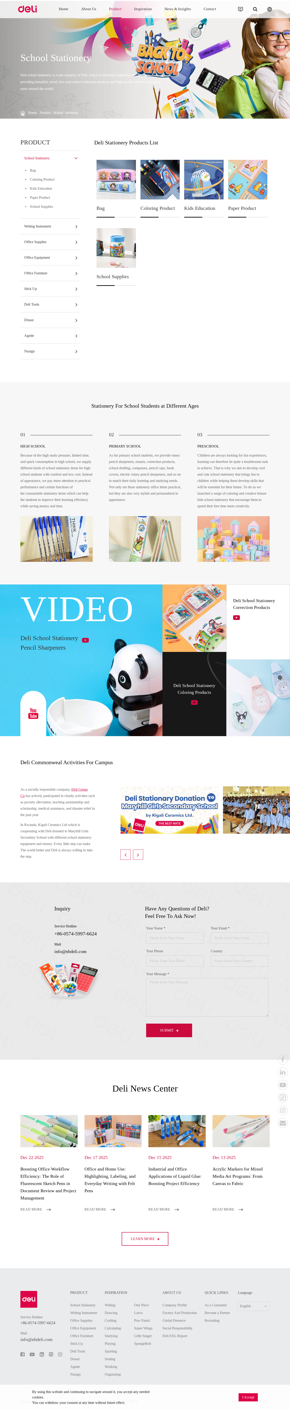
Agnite (29, 336)
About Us (88, 9)
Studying (111, 1336)
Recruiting (212, 1320)
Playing (110, 1343)
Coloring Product (42, 179)
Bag (33, 170)
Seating (110, 1359)
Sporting (111, 1351)
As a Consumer (216, 1305)
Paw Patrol (142, 1320)
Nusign (29, 351)
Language (245, 1293)
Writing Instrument (37, 226)
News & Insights (177, 9)
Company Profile (174, 1305)
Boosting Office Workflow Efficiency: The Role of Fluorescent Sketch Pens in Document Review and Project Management (48, 1183)
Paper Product (40, 197)
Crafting (110, 1320)
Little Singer (143, 1336)
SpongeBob (142, 1343)
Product (115, 9)
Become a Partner (217, 1313)
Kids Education (41, 188)
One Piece (141, 1305)
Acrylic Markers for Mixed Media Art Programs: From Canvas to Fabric (238, 1176)
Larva (138, 1313)
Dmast (29, 320)
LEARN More (143, 1239)
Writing (110, 1305)
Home (63, 9)
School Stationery (66, 113)
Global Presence (174, 1320)
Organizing (113, 1374)
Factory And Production (179, 1313)
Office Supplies (35, 242)
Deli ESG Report (174, 1336)
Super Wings (143, 1328)
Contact (210, 9)
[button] (126, 855)
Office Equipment (37, 257)
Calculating (113, 1328)
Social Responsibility (177, 1328)
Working (111, 1367)
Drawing (111, 1313)
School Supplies (41, 206)
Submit (167, 1030)
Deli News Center (145, 1088)
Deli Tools (31, 304)
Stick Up (30, 289)
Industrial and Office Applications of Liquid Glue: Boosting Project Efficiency (175, 1176)
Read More (31, 1209)
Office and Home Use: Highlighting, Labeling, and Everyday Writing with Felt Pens (110, 1179)
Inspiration (143, 9)
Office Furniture (35, 273)
